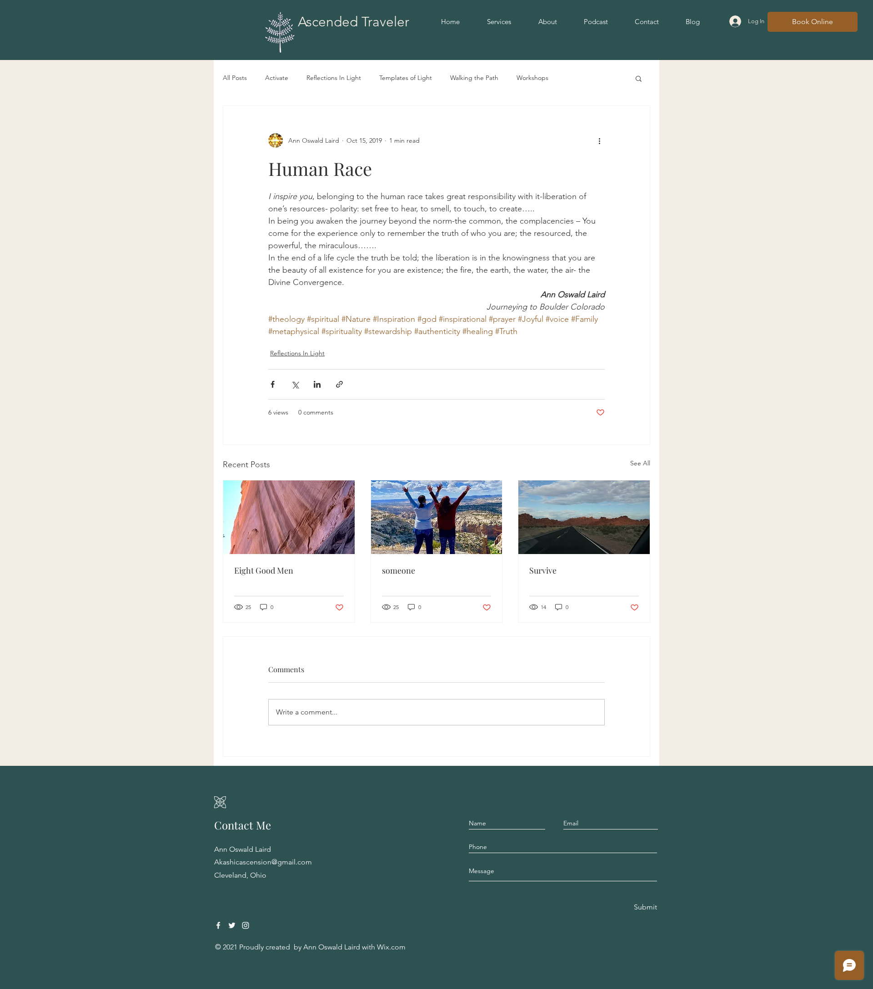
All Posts (235, 78)
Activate (276, 78)
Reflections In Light (333, 78)
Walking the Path (474, 78)
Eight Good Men (263, 570)
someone (398, 570)
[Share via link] (339, 384)
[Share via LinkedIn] (317, 384)
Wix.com (391, 947)
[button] (638, 78)
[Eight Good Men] (289, 517)
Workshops (532, 78)
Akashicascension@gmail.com (263, 862)
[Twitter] (231, 925)
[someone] (436, 517)
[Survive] (584, 517)
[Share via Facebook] (272, 384)
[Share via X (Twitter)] (295, 384)
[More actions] (599, 140)
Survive (543, 570)
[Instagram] (245, 925)
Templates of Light (405, 78)
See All (640, 463)
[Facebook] (218, 925)
